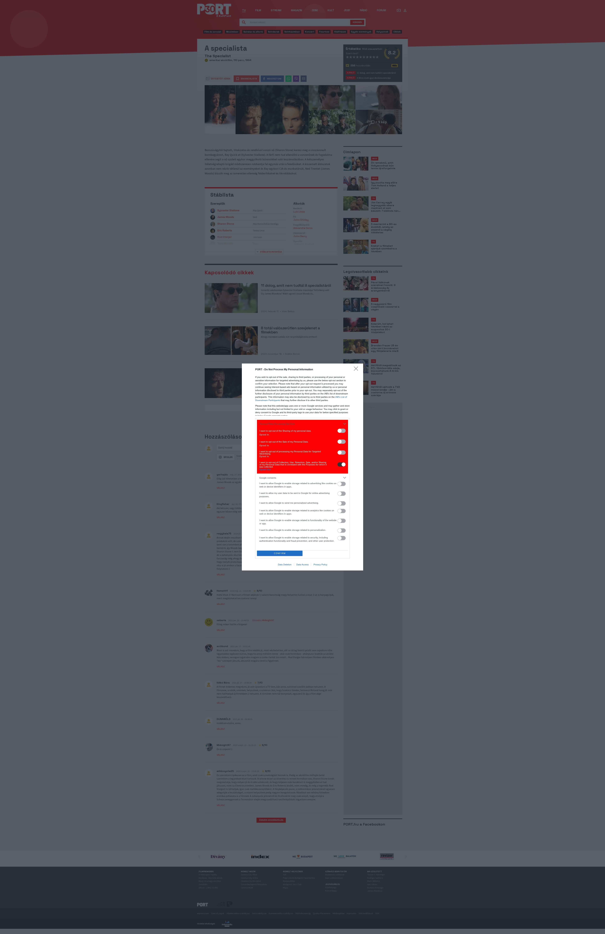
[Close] (357, 370)
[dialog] (302, 467)
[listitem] (302, 423)
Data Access (302, 564)
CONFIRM (280, 553)
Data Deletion (284, 564)
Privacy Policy (320, 564)
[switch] (341, 431)
